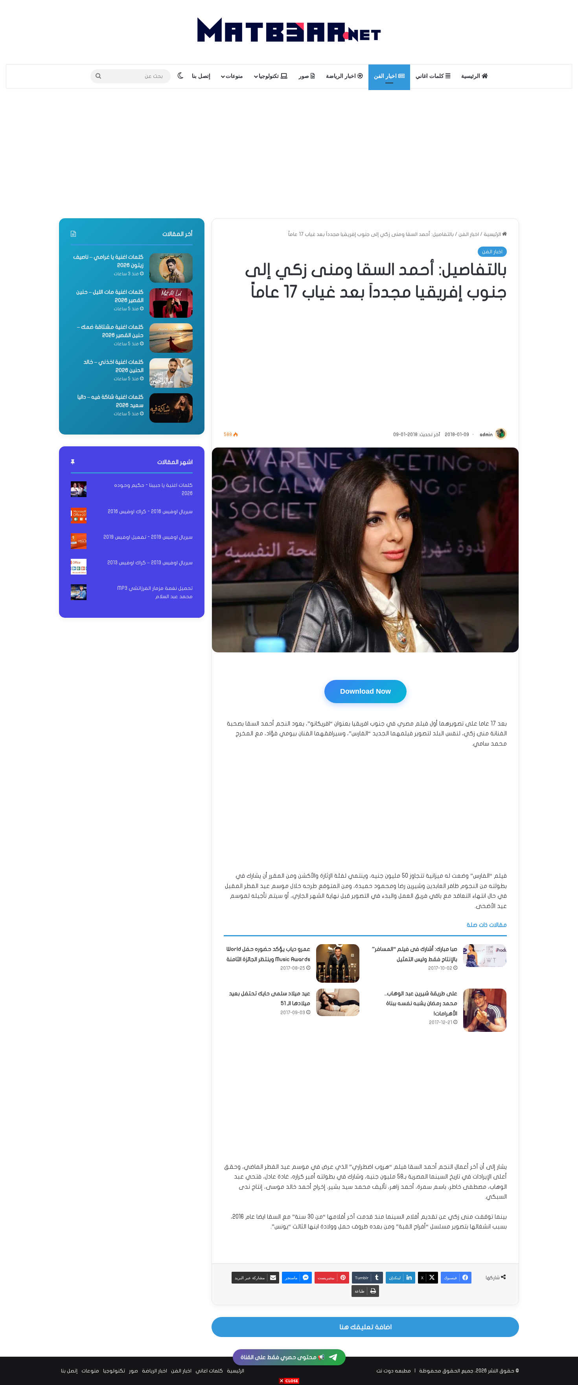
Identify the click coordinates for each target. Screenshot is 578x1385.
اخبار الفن (386, 76)
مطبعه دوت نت (393, 1371)
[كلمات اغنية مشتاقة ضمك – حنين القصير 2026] (171, 338)
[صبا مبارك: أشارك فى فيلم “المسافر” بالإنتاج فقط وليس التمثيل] (484, 955)
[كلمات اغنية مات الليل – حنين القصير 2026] (171, 303)
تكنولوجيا (269, 76)
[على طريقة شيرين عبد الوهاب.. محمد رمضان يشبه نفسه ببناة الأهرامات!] (484, 1010)
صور (305, 76)
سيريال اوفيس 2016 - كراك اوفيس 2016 (150, 511)
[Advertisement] (289, 151)
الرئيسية (471, 76)
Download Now (365, 691)
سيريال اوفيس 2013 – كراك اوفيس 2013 (150, 562)
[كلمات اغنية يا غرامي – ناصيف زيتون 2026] (171, 268)
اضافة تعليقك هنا (365, 1327)
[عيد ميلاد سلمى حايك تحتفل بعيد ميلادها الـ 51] (337, 1002)
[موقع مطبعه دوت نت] (289, 32)
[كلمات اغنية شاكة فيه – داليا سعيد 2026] (171, 408)
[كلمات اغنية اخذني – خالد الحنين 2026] (171, 373)
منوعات (234, 76)
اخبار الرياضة (341, 76)
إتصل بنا (201, 76)
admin (486, 434)
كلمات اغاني (430, 76)
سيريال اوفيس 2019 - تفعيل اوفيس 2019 (148, 537)
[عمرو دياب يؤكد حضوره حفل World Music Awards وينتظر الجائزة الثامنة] (337, 963)
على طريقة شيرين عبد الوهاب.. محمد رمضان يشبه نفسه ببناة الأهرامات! (421, 1004)
